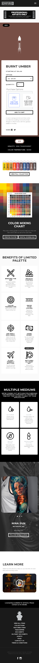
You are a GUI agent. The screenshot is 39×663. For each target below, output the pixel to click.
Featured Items (20, 627)
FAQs (19, 638)
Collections (20, 625)
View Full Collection (19, 174)
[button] (17, 516)
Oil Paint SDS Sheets (19, 634)
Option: (9, 75)
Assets (19, 636)
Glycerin (10, 415)
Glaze (28, 415)
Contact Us (19, 641)
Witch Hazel (10, 442)
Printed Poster (10, 237)
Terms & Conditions (19, 643)
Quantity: (10, 84)
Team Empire (19, 630)
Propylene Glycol (28, 442)
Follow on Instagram (18, 535)
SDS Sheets (19, 632)
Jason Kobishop (27, 653)
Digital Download (27, 237)
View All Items (19, 623)
